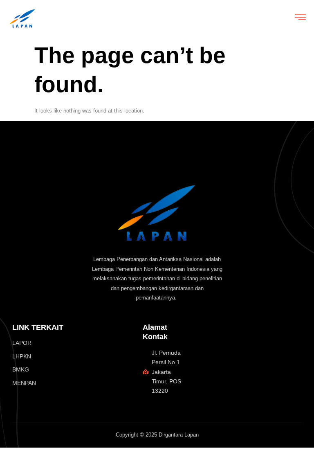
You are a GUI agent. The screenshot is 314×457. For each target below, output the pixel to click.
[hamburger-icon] (300, 18)
